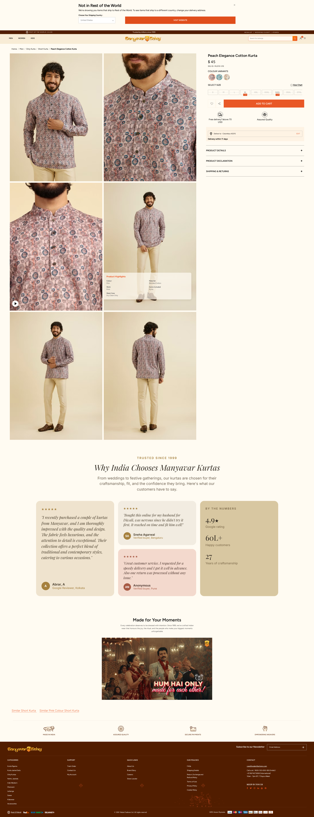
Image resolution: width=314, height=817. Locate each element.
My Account (71, 775)
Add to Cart (264, 103)
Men (22, 49)
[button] (12, 38)
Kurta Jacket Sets (13, 770)
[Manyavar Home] (143, 39)
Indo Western (12, 783)
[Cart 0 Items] (304, 38)
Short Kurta (43, 49)
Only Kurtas (11, 775)
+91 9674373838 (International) (259, 773)
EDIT (298, 134)
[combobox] (272, 38)
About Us (130, 766)
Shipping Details (193, 770)
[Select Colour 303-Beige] (227, 77)
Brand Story (131, 770)
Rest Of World (16, 812)
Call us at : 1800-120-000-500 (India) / (261, 770)
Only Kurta (30, 49)
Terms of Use (192, 782)
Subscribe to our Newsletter (250, 746)
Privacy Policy (192, 786)
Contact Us (71, 770)
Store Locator (132, 779)
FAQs (189, 766)
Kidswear (10, 800)
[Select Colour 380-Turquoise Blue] (219, 77)
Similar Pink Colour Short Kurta (59, 710)
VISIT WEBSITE (180, 20)
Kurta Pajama (12, 766)
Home (14, 49)
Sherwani (10, 787)
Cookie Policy (192, 790)
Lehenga (10, 791)
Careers (130, 775)
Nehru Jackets (12, 779)
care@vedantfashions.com (257, 766)
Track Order (71, 766)
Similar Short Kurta (24, 710)
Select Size (214, 85)
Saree (9, 795)
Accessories (12, 804)
